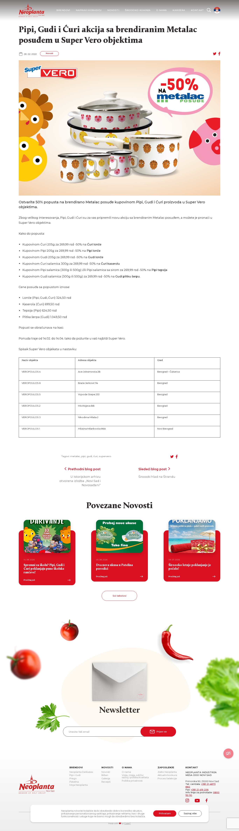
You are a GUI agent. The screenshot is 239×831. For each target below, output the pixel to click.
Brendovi (63, 10)
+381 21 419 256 (200, 789)
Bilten (104, 775)
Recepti (106, 782)
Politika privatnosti (132, 781)
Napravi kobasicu (88, 10)
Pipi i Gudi (74, 775)
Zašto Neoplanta (167, 772)
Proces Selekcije (167, 778)
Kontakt (197, 10)
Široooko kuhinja (138, 10)
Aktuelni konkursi (167, 775)
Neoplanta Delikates (81, 772)
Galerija (105, 778)
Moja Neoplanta (78, 785)
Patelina (74, 782)
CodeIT (127, 823)
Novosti (113, 10)
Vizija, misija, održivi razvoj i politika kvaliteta (135, 776)
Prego (73, 778)
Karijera (179, 10)
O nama (161, 10)
